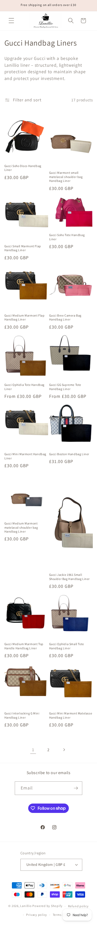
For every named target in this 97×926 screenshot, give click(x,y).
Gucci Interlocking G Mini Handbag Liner (22, 715)
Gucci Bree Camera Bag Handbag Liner (65, 317)
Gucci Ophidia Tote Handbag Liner (24, 387)
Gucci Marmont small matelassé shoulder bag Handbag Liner (66, 177)
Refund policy (78, 906)
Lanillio (26, 906)
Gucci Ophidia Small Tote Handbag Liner (66, 646)
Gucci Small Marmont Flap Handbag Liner (22, 248)
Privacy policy (36, 915)
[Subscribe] (76, 788)
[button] (11, 20)
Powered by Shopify (47, 906)
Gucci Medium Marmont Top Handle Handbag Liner (23, 646)
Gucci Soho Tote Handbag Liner (67, 237)
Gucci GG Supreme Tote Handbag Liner (65, 387)
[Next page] (64, 749)
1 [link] (33, 749)
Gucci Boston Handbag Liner (69, 454)
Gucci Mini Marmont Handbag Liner (25, 456)
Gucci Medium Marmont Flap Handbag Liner (24, 317)
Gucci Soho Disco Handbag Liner (22, 168)
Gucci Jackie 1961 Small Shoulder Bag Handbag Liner (69, 577)
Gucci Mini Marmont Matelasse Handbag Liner (70, 715)
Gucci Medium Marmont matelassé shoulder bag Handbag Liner (21, 527)
